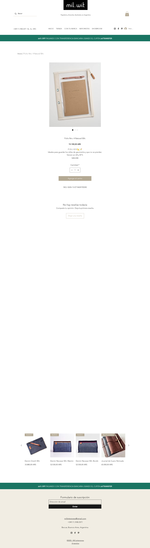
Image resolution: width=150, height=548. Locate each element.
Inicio (20, 54)
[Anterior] (21, 445)
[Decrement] (71, 170)
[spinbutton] (75, 170)
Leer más (75, 158)
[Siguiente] (128, 445)
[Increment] (78, 170)
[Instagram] (115, 28)
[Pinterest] (122, 28)
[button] (127, 13)
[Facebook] (118, 28)
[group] (75, 453)
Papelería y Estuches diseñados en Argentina (76, 15)
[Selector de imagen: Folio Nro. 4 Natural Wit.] (72, 130)
